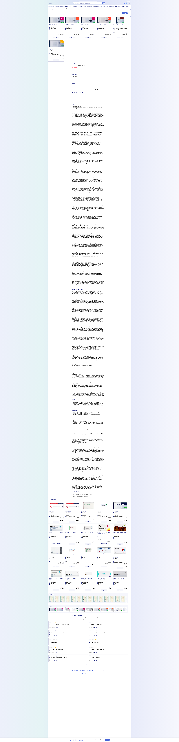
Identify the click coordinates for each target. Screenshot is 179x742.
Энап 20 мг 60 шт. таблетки (53, 24)
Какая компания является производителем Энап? (81, 673)
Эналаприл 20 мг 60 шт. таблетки (70, 532)
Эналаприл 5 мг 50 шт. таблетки (70, 554)
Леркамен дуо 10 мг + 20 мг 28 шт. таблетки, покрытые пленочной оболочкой (104, 533)
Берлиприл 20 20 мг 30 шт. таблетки (87, 532)
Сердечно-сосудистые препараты (62, 8)
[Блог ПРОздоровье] (130, 12)
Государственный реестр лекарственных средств (81, 492)
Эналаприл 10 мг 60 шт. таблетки (118, 578)
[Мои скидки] (130, 9)
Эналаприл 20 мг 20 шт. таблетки (102, 554)
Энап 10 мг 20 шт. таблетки (101, 24)
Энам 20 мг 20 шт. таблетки (101, 578)
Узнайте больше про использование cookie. (76, 740)
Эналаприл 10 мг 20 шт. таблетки (86, 509)
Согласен (107, 739)
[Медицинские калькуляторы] (130, 14)
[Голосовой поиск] (101, 3)
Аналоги (124, 13)
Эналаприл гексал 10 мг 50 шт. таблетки (55, 509)
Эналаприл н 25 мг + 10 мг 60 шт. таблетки (56, 532)
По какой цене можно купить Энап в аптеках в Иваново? (82, 670)
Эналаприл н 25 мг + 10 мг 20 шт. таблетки (56, 578)
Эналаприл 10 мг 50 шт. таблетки (86, 554)
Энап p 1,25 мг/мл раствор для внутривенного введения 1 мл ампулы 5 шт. (120, 25)
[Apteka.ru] (52, 3)
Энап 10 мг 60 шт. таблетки (69, 24)
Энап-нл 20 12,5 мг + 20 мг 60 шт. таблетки (119, 509)
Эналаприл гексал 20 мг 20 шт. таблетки (71, 509)
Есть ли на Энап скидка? (76, 678)
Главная (50, 8)
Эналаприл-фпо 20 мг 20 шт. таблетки (55, 554)
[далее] (126, 599)
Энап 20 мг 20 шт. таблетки (85, 24)
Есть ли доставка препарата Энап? (78, 676)
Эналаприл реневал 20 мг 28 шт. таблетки (119, 532)
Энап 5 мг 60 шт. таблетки (53, 48)
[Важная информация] (130, 16)
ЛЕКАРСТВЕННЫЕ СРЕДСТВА (54, 8)
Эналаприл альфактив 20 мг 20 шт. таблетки (118, 555)
